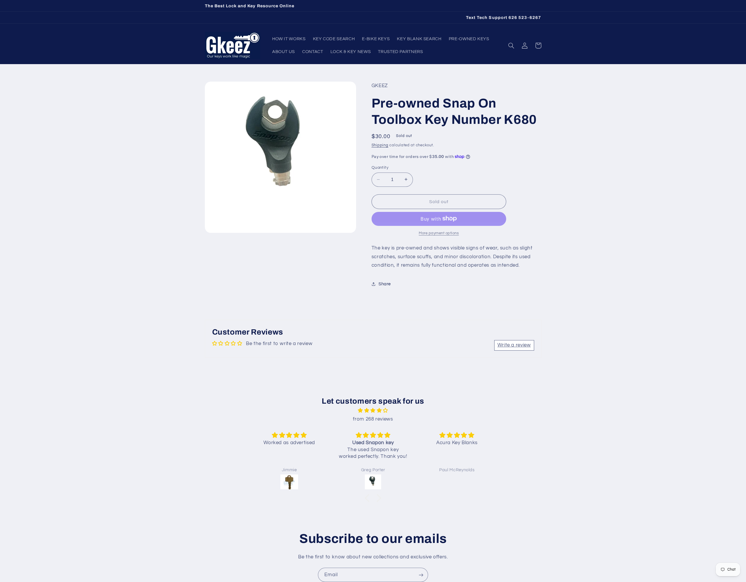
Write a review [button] (514, 345)
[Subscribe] (421, 575)
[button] (511, 45)
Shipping (380, 145)
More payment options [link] (439, 233)
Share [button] (385, 284)
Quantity (380, 168)
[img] (373, 410)
